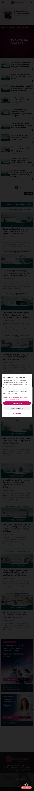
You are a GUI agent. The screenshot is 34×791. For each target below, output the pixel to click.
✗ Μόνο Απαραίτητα (17, 408)
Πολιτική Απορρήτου (14, 397)
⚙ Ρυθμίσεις (17, 413)
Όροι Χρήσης (23, 397)
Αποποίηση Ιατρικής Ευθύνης (11, 399)
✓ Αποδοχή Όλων (17, 403)
